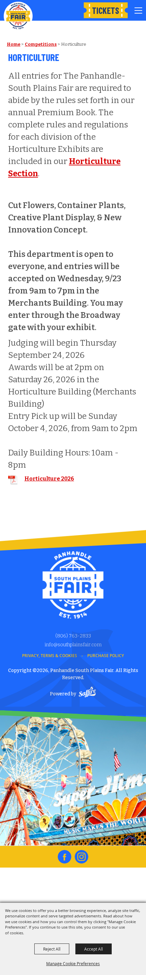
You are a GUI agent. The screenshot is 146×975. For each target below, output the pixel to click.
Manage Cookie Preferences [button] (73, 963)
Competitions (41, 44)
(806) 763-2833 (73, 636)
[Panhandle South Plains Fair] (18, 16)
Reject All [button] (51, 949)
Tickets (105, 10)
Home (13, 44)
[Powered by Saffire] (87, 692)
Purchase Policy (105, 655)
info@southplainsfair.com (73, 645)
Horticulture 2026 (49, 478)
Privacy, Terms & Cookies (49, 655)
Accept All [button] (93, 949)
